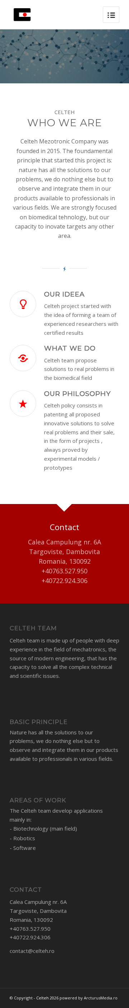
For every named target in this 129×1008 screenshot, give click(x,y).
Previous (16, 56)
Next (113, 56)
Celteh (42, 997)
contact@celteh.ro (32, 950)
